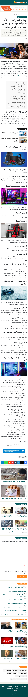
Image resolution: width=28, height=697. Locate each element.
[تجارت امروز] (19, 2)
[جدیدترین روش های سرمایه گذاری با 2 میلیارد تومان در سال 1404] (21, 523)
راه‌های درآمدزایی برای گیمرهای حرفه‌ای (17, 98)
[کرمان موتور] (14, 8)
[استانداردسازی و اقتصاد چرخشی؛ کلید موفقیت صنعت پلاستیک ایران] (21, 625)
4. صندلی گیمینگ (21, 92)
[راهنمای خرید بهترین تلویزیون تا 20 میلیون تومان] (23, 140)
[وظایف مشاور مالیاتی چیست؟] (21, 653)
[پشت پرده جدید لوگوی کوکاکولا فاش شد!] (7, 640)
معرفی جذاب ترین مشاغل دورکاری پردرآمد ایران (22, 515)
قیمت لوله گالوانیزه (7, 670)
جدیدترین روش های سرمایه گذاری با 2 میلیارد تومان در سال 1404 (21, 529)
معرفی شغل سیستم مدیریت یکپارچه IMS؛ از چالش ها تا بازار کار (7, 529)
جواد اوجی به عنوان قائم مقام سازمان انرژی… (7, 630)
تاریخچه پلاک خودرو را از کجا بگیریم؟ (19, 670)
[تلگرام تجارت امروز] (14, 451)
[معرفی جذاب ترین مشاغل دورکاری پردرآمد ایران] (21, 510)
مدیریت (18, 14)
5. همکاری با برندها (20, 105)
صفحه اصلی (23, 14)
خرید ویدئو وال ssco (22, 673)
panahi (24, 39)
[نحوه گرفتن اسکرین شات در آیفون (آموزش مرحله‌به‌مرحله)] (21, 640)
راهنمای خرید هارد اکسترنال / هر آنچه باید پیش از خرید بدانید (7, 515)
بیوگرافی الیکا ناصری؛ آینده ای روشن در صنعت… (7, 659)
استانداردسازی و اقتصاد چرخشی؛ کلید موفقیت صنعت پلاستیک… (21, 631)
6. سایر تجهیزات (21, 95)
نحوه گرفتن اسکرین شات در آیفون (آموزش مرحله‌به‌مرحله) (21, 645)
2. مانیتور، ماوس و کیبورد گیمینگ (18, 89)
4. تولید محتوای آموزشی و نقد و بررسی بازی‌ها (16, 103)
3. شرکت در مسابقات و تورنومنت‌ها (18, 102)
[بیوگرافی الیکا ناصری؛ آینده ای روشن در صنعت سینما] (7, 653)
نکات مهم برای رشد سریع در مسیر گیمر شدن (16, 106)
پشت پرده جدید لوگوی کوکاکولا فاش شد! (7, 645)
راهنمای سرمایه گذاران (13, 14)
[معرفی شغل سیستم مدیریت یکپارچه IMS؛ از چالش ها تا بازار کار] (7, 523)
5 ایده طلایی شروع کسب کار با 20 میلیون (10, 132)
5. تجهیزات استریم (20, 93)
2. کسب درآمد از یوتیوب (20, 101)
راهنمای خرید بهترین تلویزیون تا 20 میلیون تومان (9, 139)
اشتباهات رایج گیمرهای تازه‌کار (19, 108)
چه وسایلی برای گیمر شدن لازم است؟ (18, 86)
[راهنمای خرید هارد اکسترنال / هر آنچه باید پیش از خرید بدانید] (7, 510)
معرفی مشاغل (22, 457)
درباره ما (11, 690)
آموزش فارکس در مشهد (12, 673)
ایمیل (25, 566)
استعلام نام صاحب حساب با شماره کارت (18, 679)
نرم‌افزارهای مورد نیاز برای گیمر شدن (18, 96)
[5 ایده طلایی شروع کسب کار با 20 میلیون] (23, 133)
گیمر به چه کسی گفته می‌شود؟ (19, 85)
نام (26, 560)
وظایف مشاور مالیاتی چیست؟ (21, 658)
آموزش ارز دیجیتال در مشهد (20, 676)
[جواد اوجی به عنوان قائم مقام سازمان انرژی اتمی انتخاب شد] (7, 625)
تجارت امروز (20, 75)
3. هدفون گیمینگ (21, 91)
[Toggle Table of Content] (23, 83)
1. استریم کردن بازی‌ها (20, 99)
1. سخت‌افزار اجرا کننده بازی (19, 88)
